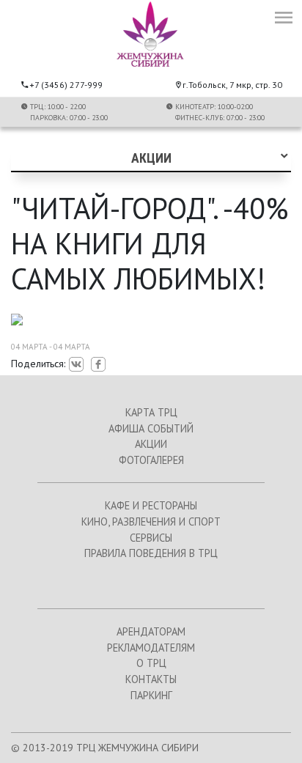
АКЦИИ (151, 444)
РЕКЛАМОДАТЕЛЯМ (151, 648)
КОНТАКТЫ (151, 679)
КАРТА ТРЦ (151, 412)
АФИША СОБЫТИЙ (151, 428)
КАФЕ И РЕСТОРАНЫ (151, 505)
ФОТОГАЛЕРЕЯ (151, 460)
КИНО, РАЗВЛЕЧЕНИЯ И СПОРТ (151, 521)
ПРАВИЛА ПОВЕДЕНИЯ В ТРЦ (151, 553)
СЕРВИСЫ (151, 538)
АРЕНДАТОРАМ (151, 631)
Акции (151, 158)
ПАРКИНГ (151, 695)
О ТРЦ (151, 663)
